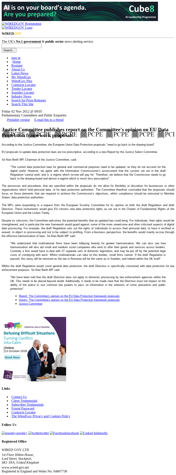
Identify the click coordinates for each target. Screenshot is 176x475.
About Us (18, 69)
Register (17, 65)
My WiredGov (21, 77)
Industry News (21, 96)
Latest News (19, 73)
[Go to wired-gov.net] (17, 27)
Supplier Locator (22, 92)
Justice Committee (30, 303)
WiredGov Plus (21, 81)
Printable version (18, 120)
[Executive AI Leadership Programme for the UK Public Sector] (80, 20)
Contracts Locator (23, 85)
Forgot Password (22, 408)
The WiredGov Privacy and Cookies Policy (40, 416)
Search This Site (22, 104)
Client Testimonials (24, 401)
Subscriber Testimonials (27, 404)
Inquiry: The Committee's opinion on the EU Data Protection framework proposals (69, 300)
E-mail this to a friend (49, 120)
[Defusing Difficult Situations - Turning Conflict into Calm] (34, 380)
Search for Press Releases (28, 100)
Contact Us (19, 397)
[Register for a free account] (21, 24)
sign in (15, 58)
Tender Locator (21, 88)
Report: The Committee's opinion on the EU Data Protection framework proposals (69, 296)
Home (16, 61)
